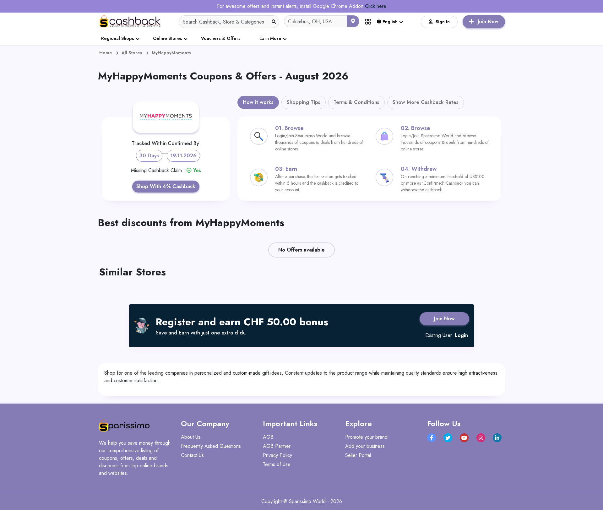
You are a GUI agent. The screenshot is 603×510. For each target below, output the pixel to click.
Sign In (443, 22)
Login (461, 335)
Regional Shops (117, 38)
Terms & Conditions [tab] (356, 102)
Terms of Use (277, 464)
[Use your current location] (353, 21)
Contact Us (192, 455)
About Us (190, 437)
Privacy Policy (277, 455)
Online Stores (167, 38)
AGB (268, 437)
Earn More (270, 38)
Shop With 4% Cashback (165, 186)
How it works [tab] (258, 102)
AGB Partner (277, 446)
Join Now (444, 318)
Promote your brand (366, 437)
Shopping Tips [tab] (303, 102)
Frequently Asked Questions (211, 446)
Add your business (365, 446)
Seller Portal (358, 455)
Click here (375, 6)
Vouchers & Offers (221, 38)
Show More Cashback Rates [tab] (426, 102)
